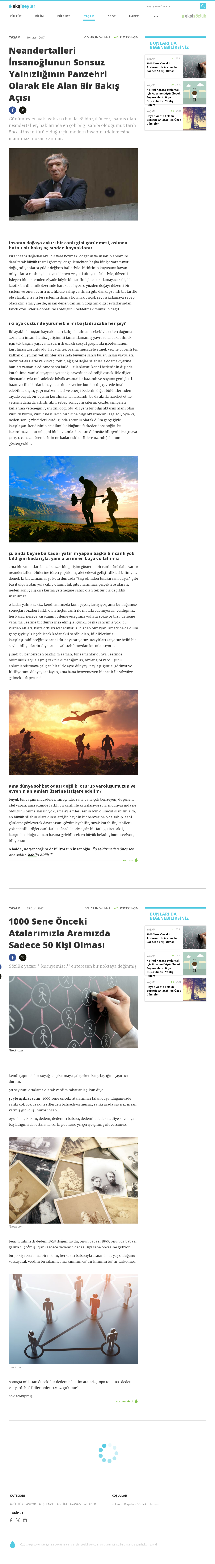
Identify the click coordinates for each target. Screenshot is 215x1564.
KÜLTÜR (16, 16)
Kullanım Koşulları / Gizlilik (129, 1504)
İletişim (154, 1504)
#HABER (90, 1504)
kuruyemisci (124, 1401)
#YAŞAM (75, 1504)
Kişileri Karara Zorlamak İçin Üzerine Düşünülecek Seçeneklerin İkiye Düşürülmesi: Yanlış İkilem (164, 97)
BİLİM (39, 16)
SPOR (112, 16)
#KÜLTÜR (16, 1504)
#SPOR (31, 1504)
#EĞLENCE (46, 1504)
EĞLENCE (63, 16)
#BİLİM (62, 1504)
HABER (134, 16)
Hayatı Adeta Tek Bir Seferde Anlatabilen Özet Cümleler (164, 119)
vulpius (127, 860)
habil (32, 855)
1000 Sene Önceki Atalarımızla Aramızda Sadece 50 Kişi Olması (162, 67)
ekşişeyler (27, 6)
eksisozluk (194, 16)
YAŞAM (89, 16)
